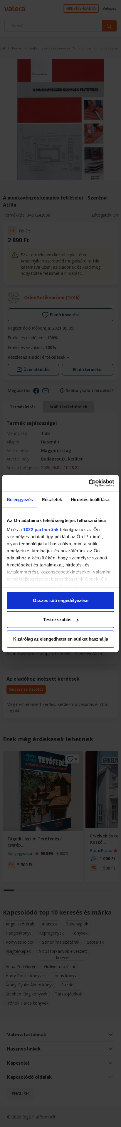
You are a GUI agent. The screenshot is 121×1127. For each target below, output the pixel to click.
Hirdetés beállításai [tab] (90, 499)
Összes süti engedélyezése (60, 600)
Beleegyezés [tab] (20, 499)
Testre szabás (57, 619)
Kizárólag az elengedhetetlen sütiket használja (60, 638)
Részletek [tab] (52, 499)
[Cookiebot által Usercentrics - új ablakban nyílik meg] (88, 483)
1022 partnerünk (41, 529)
